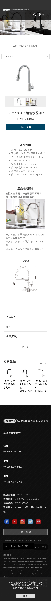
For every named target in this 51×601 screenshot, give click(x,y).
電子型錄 (26, 532)
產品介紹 (22, 46)
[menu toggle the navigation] (46, 5)
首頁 (15, 46)
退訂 (44, 547)
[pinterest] (39, 521)
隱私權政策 (7, 555)
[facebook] (7, 521)
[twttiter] (31, 521)
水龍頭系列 (33, 46)
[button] (34, 15)
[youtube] (15, 521)
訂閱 (37, 547)
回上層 (25, 346)
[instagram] (23, 521)
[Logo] (16, 10)
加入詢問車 (25, 127)
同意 (25, 596)
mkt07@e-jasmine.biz (27, 499)
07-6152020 (9, 452)
